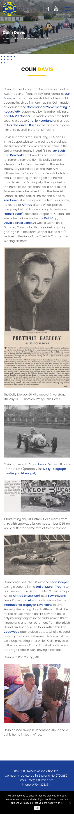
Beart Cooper (59, 582)
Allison (32, 600)
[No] (69, 802)
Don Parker (18, 155)
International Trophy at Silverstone (28, 604)
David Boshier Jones (18, 222)
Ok (37, 808)
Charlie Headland (40, 120)
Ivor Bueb (58, 150)
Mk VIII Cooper (20, 116)
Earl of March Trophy (50, 586)
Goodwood (11, 631)
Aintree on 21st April (26, 595)
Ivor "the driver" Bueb (21, 125)
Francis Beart (13, 213)
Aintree (27, 204)
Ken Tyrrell (11, 200)
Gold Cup (50, 218)
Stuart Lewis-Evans (42, 464)
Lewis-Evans (57, 595)
